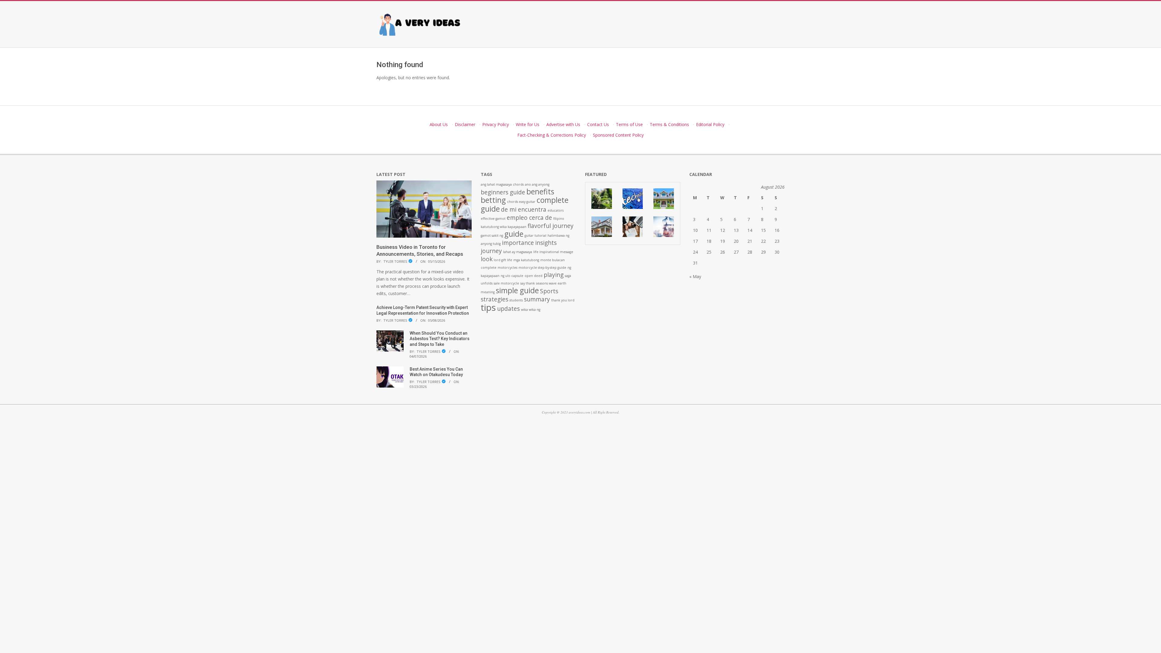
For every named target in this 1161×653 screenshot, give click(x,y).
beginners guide (503, 192)
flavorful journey (551, 226)
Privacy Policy (495, 124)
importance (518, 243)
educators (556, 210)
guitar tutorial (535, 235)
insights (546, 243)
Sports (549, 291)
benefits (540, 192)
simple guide (517, 290)
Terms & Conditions (669, 124)
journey (491, 251)
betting (493, 200)
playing (554, 275)
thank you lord (562, 300)
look (487, 259)
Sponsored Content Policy (618, 135)
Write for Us (527, 124)
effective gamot (493, 218)
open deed (533, 276)
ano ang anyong (537, 184)
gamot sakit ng (492, 235)
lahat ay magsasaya (517, 252)
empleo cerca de (529, 218)
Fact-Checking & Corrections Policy (551, 135)
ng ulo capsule (512, 276)
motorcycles (507, 267)
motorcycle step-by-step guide (542, 267)
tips (488, 307)
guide (513, 234)
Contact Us (598, 124)
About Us (439, 124)
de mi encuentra (523, 209)
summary (537, 299)
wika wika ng (530, 309)
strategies (494, 299)
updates (508, 309)
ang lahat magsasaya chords (502, 184)
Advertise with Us (563, 124)
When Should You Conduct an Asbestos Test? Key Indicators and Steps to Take (440, 339)
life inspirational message (553, 252)
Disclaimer (465, 124)
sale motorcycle (506, 283)
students (516, 300)
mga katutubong (526, 260)
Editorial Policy (710, 124)
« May (695, 276)
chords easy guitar (521, 202)
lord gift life (503, 260)
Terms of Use (629, 124)
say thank (527, 283)
